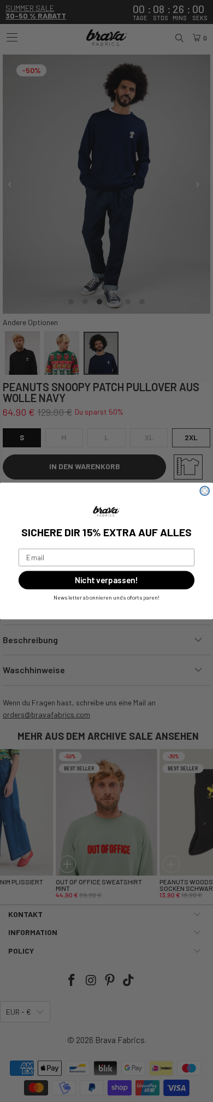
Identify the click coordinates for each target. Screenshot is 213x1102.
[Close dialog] (204, 490)
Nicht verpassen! (106, 580)
